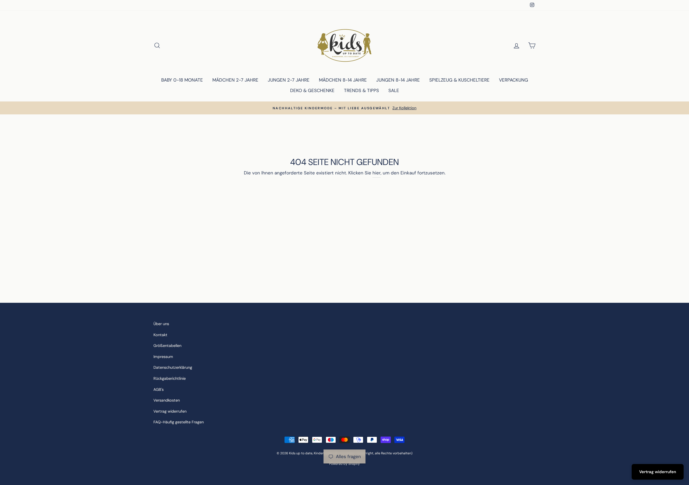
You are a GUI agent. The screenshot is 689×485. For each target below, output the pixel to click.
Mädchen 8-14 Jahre (343, 80)
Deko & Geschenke (312, 90)
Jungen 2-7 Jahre (289, 80)
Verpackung (513, 80)
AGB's (158, 389)
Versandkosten (166, 400)
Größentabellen (167, 345)
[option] (344, 108)
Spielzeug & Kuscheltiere (459, 80)
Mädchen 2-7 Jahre (235, 80)
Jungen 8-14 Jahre (398, 80)
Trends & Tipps (361, 90)
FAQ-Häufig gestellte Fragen (178, 422)
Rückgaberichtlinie (169, 378)
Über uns (161, 323)
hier (376, 173)
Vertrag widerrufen (170, 411)
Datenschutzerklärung (172, 367)
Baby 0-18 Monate (182, 80)
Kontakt (160, 334)
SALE (393, 90)
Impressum (163, 356)
